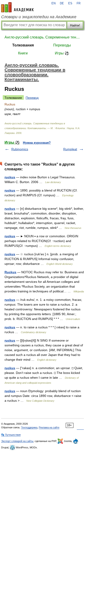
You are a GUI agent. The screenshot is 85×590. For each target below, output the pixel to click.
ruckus (10, 177)
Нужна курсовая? (37, 142)
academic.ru (17, 7)
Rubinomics (19, 149)
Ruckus (10, 272)
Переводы (62, 45)
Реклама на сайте (49, 427)
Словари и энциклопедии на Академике (38, 17)
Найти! (75, 25)
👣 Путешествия (11, 434)
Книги (23, 53)
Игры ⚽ (62, 53)
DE (62, 3)
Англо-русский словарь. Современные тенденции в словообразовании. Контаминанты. (42, 37)
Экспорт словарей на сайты (17, 441)
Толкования (23, 45)
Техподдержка (29, 427)
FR (78, 3)
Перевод (32, 98)
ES (70, 3)
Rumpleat (70, 149)
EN (53, 3)
